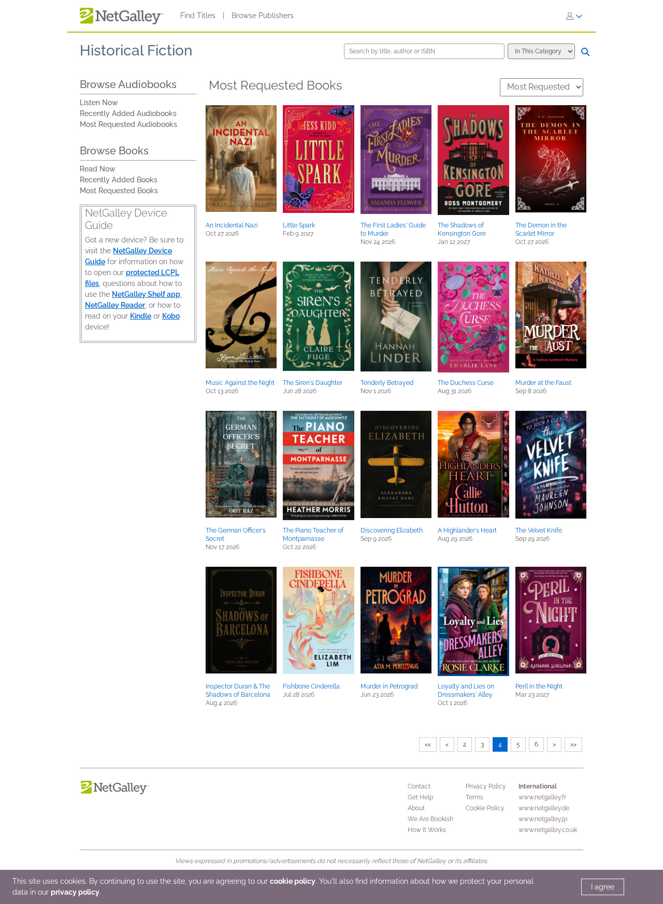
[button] (241, 158)
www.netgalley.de (543, 808)
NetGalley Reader (115, 305)
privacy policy (75, 892)
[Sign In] (574, 16)
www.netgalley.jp (542, 819)
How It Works (427, 830)
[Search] (585, 52)
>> (573, 744)
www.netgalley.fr (542, 797)
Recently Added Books (118, 180)
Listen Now (99, 102)
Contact (419, 786)
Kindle (140, 316)
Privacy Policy (486, 786)
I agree (602, 887)
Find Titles (197, 15)
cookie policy (292, 881)
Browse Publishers (263, 15)
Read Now (98, 169)
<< (428, 744)
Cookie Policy (485, 808)
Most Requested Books (119, 190)
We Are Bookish (430, 819)
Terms (474, 797)
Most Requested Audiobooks (128, 124)
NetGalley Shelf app (146, 294)
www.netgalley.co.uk (547, 830)
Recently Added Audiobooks (128, 113)
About (416, 808)
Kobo (171, 316)
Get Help (420, 797)
